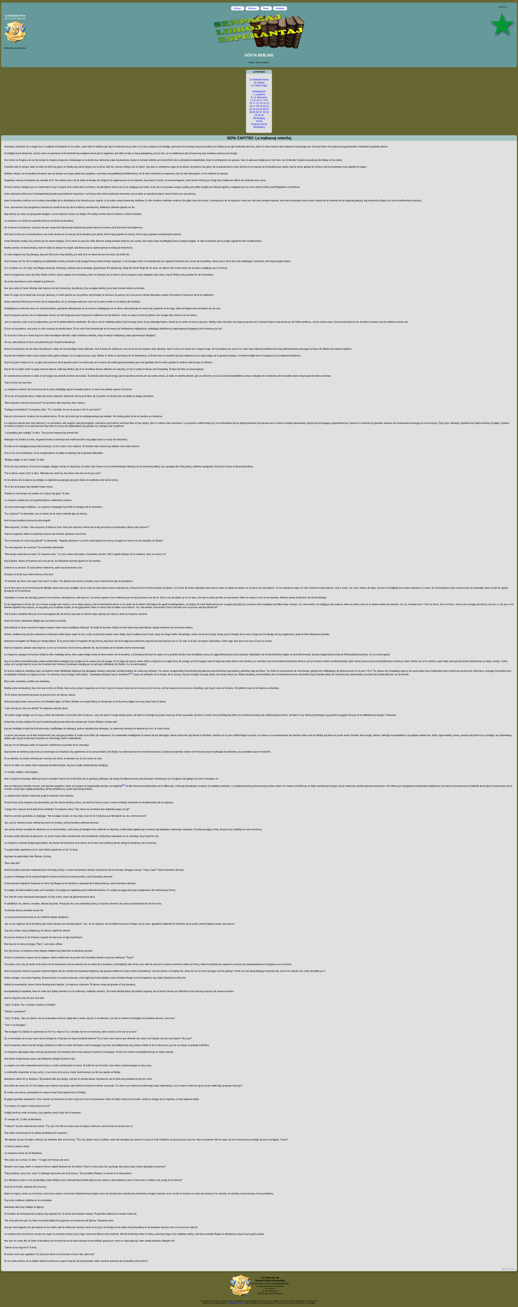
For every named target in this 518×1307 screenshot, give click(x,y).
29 (254, 112)
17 (254, 106)
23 (254, 109)
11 (254, 103)
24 (257, 109)
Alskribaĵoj (259, 127)
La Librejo (259, 82)
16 (250, 106)
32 (264, 112)
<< (503, 1269)
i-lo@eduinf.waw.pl (236, 1303)
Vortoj (259, 121)
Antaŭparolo (259, 91)
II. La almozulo (259, 97)
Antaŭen (280, 8)
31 (260, 112)
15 (267, 103)
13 (260, 103)
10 (250, 103)
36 (262, 115)
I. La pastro (259, 94)
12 (257, 103)
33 (267, 112)
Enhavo (252, 8)
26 (264, 109)
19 (260, 106)
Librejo (237, 8)
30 (257, 112)
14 (264, 103)
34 (255, 115)
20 (264, 106)
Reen (266, 8)
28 (250, 112)
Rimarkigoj (259, 118)
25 (260, 109)
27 (267, 109)
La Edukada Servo (259, 79)
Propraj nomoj (259, 124)
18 (257, 106)
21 (267, 106)
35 (259, 115)
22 (250, 109)
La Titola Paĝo (259, 85)
